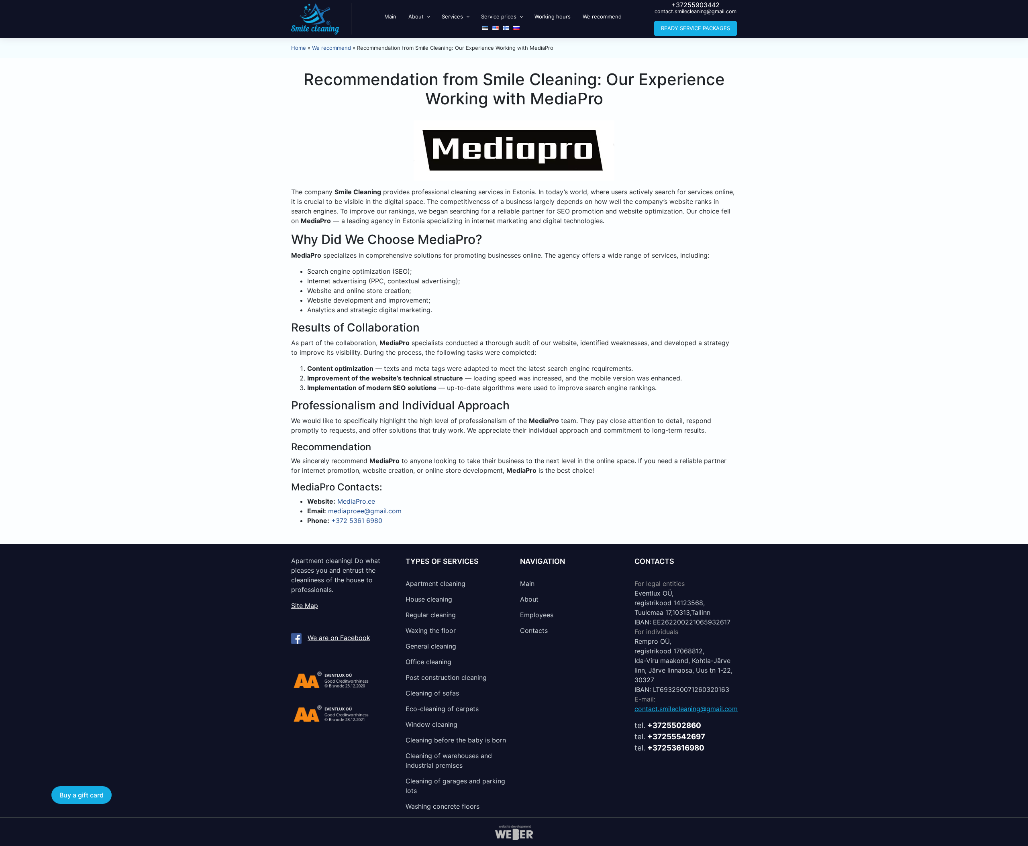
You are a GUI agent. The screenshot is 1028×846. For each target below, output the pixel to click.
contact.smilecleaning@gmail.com (695, 11)
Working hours (552, 16)
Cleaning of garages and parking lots (455, 786)
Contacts (534, 630)
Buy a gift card (81, 795)
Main (390, 16)
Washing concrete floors (442, 806)
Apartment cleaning (435, 584)
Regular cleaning (431, 615)
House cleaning (429, 599)
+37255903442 (695, 5)
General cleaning (431, 646)
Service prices (498, 16)
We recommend (602, 16)
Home (298, 48)
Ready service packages (695, 28)
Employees (536, 615)
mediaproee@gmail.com (365, 511)
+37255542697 (676, 736)
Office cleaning (428, 662)
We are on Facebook (339, 638)
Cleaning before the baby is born (456, 740)
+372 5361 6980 (356, 521)
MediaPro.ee (356, 501)
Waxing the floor (431, 630)
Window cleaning (431, 724)
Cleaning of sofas (432, 693)
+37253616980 (675, 747)
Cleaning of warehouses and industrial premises (449, 760)
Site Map (304, 606)
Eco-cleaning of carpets (442, 709)
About (416, 16)
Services (452, 16)
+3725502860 (674, 725)
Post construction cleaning (446, 677)
